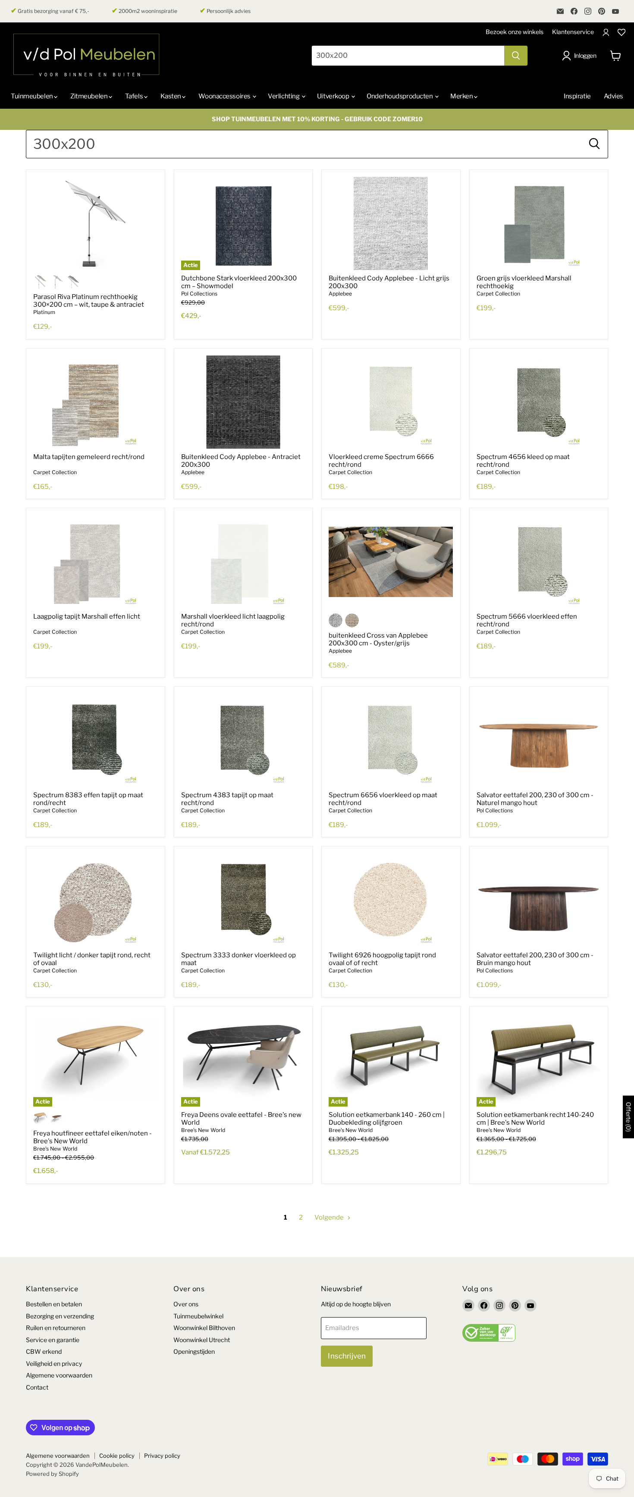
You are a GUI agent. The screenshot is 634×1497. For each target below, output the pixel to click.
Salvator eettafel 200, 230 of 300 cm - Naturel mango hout (535, 799)
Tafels (134, 96)
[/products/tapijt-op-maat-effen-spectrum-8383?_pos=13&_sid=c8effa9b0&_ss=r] (95, 740)
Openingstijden (194, 1351)
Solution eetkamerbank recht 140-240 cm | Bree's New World (535, 1118)
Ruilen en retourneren (55, 1327)
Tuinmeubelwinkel (198, 1316)
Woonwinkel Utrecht (201, 1339)
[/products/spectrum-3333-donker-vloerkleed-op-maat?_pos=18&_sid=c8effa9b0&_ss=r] (243, 900)
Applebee (340, 293)
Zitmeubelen (89, 96)
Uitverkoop (333, 96)
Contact (37, 1387)
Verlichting (284, 96)
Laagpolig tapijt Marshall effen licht (86, 616)
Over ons (185, 1304)
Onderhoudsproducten (400, 96)
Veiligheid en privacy (54, 1363)
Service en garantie (52, 1339)
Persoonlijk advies (225, 11)
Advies (613, 96)
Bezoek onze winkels (514, 31)
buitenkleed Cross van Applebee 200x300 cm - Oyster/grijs (378, 639)
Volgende (329, 1217)
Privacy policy (162, 1455)
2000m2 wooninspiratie (144, 11)
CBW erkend (44, 1351)
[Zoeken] (515, 56)
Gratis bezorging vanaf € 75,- (50, 11)
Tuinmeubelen (32, 96)
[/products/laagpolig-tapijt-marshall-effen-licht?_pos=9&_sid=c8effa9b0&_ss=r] (95, 561)
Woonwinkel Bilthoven (204, 1327)
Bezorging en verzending (60, 1316)
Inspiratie (577, 96)
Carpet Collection (498, 293)
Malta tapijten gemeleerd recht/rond (88, 457)
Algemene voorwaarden (59, 1375)
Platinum (44, 312)
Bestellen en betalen (54, 1304)
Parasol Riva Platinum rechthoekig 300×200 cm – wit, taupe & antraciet (88, 300)
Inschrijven (347, 1356)
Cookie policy (117, 1455)
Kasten (171, 96)
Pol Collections (199, 293)
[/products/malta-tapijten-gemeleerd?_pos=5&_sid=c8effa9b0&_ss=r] (95, 402)
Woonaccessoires (224, 96)
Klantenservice (573, 31)
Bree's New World (55, 1148)
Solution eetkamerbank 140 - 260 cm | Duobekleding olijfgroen (387, 1118)
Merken (462, 96)
